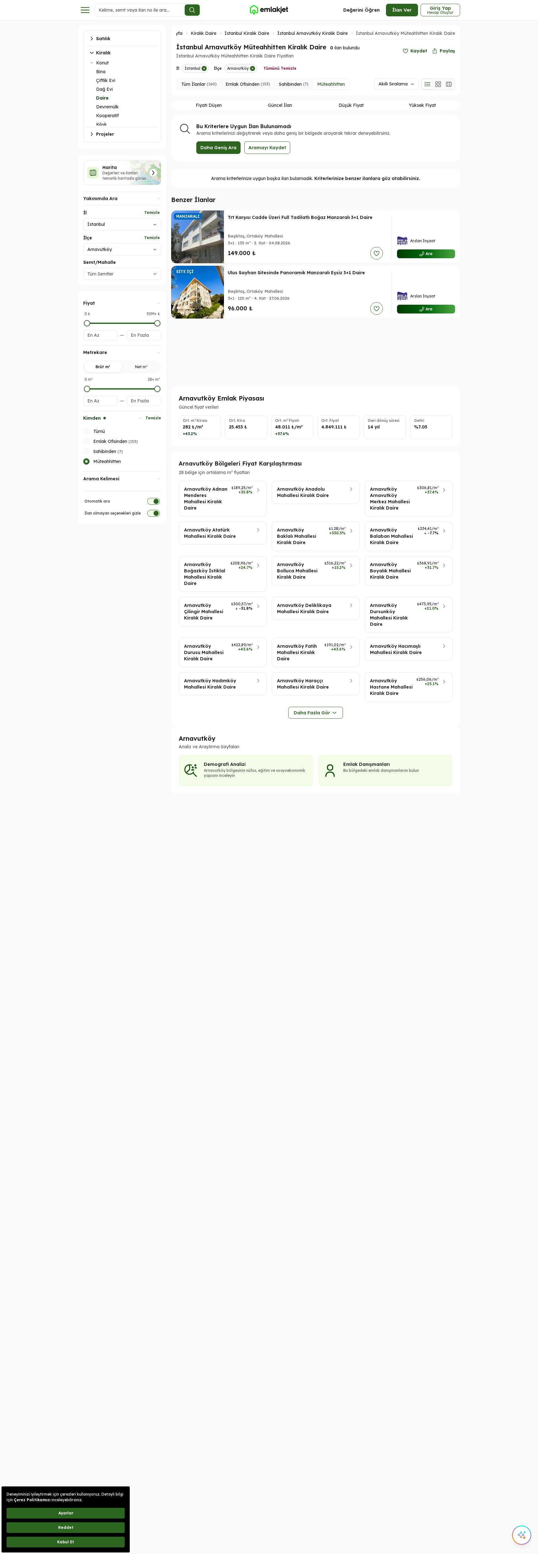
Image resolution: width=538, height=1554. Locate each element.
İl (85, 212)
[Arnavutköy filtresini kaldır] (252, 68)
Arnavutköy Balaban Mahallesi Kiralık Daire (391, 536)
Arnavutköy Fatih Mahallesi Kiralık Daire (297, 652)
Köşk (101, 124)
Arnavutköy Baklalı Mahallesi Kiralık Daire (296, 536)
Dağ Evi (104, 89)
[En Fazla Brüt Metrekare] (157, 389)
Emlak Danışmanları (366, 764)
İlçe (87, 238)
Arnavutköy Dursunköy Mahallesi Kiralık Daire (389, 615)
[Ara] (192, 10)
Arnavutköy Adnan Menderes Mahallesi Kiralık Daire (205, 498)
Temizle (152, 212)
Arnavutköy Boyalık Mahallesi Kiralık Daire (390, 571)
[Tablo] (448, 84)
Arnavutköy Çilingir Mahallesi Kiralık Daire (203, 612)
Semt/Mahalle (99, 262)
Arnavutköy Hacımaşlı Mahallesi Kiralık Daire (396, 649)
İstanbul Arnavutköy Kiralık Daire (312, 33)
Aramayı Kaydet (267, 147)
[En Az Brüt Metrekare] (87, 389)
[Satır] (427, 84)
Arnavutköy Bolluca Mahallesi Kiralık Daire (297, 571)
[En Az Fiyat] (87, 323)
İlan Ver (402, 10)
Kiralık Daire (203, 33)
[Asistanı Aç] (521, 1535)
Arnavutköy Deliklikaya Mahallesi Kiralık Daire (304, 608)
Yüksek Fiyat (422, 105)
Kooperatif (107, 115)
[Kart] (438, 84)
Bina (101, 71)
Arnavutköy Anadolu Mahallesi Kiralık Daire (303, 492)
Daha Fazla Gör (312, 713)
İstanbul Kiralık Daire (247, 33)
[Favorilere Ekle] (376, 253)
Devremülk (107, 107)
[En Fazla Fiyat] (157, 323)
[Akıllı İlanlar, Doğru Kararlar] (269, 10)
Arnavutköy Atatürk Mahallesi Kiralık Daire (210, 533)
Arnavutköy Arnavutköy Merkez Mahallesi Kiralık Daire (390, 498)
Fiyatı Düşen (209, 105)
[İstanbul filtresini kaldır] (204, 68)
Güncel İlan (280, 105)
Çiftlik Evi (105, 80)
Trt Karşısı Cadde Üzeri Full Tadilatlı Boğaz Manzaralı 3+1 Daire (300, 217)
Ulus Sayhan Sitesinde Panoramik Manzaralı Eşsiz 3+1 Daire (296, 272)
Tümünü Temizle (280, 68)
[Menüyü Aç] (85, 10)
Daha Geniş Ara (218, 147)
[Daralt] (92, 63)
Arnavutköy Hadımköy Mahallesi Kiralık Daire (210, 684)
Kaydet (418, 51)
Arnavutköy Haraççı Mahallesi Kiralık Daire (303, 684)
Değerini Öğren (361, 10)
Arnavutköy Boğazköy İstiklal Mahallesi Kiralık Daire (204, 574)
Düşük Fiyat (351, 105)
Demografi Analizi (225, 764)
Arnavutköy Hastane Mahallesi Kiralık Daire (391, 687)
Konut (102, 63)
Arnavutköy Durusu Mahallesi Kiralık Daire (204, 652)
